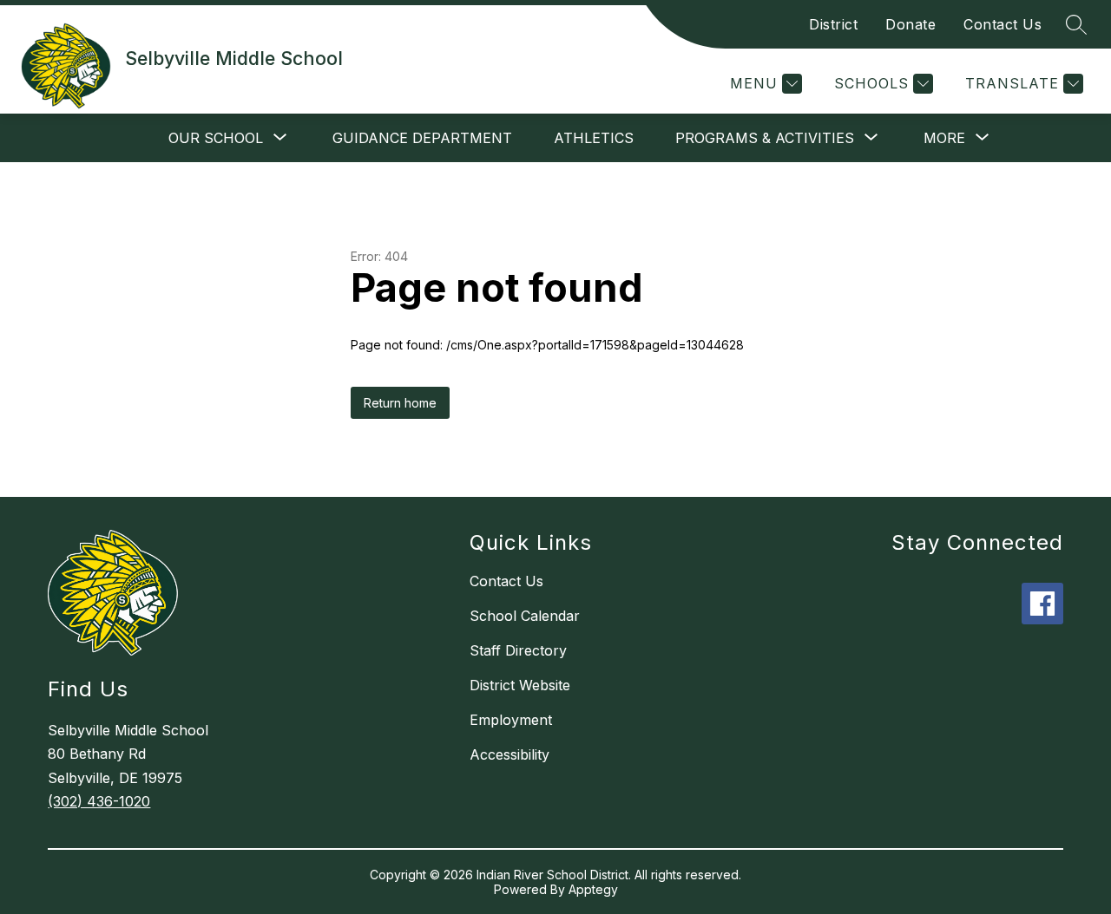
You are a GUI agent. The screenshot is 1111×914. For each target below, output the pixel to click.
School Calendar (525, 615)
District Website (520, 685)
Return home (400, 402)
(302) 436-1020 (99, 801)
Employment (511, 719)
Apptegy (593, 889)
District (833, 24)
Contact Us (1002, 24)
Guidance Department (422, 138)
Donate (910, 24)
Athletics (594, 138)
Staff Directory (518, 650)
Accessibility (509, 754)
